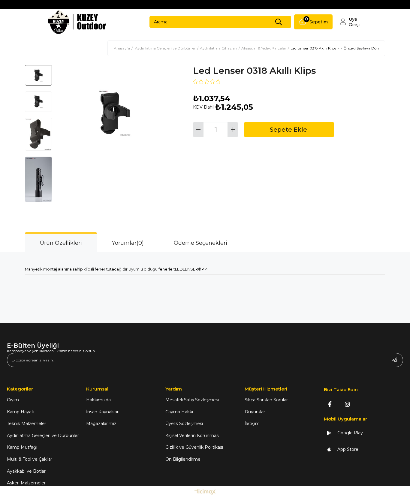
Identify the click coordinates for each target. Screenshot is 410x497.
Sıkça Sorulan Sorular (266, 400)
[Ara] (278, 22)
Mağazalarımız (101, 423)
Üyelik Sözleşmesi (184, 423)
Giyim (13, 400)
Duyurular (255, 412)
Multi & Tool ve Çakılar (29, 459)
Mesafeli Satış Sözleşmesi (192, 400)
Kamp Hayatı (20, 412)
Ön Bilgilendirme (182, 459)
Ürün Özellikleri (61, 243)
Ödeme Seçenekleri (200, 243)
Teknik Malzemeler (26, 423)
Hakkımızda (98, 400)
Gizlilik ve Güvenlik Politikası (194, 447)
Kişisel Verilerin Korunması (192, 435)
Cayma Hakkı (179, 412)
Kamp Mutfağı (22, 447)
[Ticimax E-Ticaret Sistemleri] (205, 492)
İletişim (252, 423)
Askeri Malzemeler (26, 483)
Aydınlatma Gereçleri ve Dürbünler (43, 435)
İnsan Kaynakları (102, 412)
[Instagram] (347, 404)
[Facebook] (330, 404)
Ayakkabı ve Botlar (26, 471)
